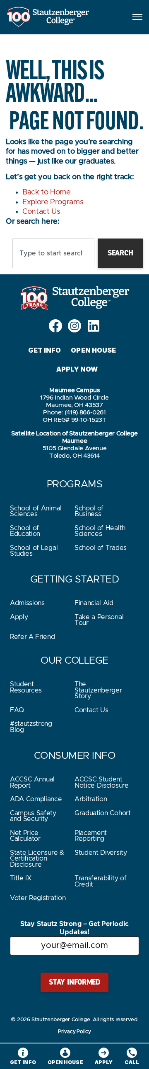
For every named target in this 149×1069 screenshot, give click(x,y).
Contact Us (41, 211)
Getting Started (74, 580)
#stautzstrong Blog (31, 726)
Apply (19, 617)
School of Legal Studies (34, 551)
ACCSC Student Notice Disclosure (101, 782)
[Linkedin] (93, 325)
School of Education (25, 531)
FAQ (17, 710)
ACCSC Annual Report (32, 782)
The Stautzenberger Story (98, 690)
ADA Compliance (36, 799)
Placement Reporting (90, 836)
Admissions (27, 603)
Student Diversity (100, 852)
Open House (93, 350)
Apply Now (77, 369)
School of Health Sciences (99, 531)
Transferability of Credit (100, 881)
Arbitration (90, 799)
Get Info (44, 350)
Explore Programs (52, 202)
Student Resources (26, 687)
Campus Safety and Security (33, 816)
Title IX (20, 878)
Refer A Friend (32, 637)
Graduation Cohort (102, 813)
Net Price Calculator (25, 836)
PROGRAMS (74, 484)
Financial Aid (93, 603)
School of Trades (100, 548)
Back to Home (46, 192)
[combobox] (53, 253)
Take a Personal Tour (98, 620)
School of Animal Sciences (36, 511)
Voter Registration (37, 898)
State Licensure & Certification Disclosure (37, 858)
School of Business (88, 511)
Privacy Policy (74, 1031)
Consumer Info (74, 756)
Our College (74, 661)
